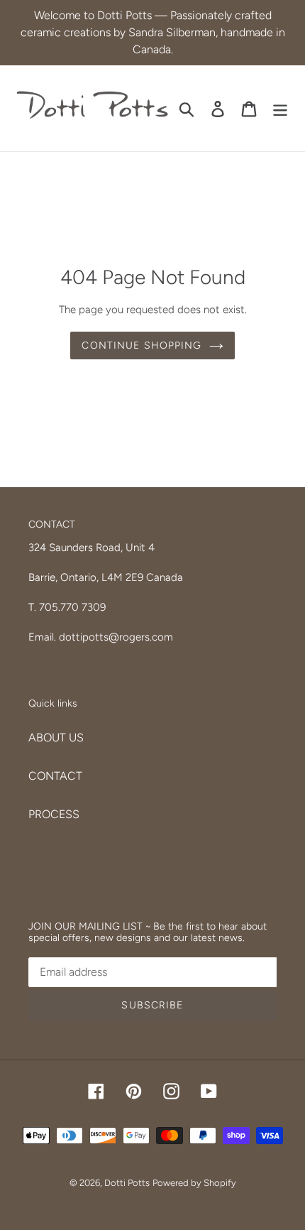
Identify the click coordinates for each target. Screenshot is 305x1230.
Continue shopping (141, 345)
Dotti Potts (127, 1182)
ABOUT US (56, 737)
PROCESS (53, 814)
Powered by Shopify (194, 1182)
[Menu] (280, 108)
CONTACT (55, 776)
